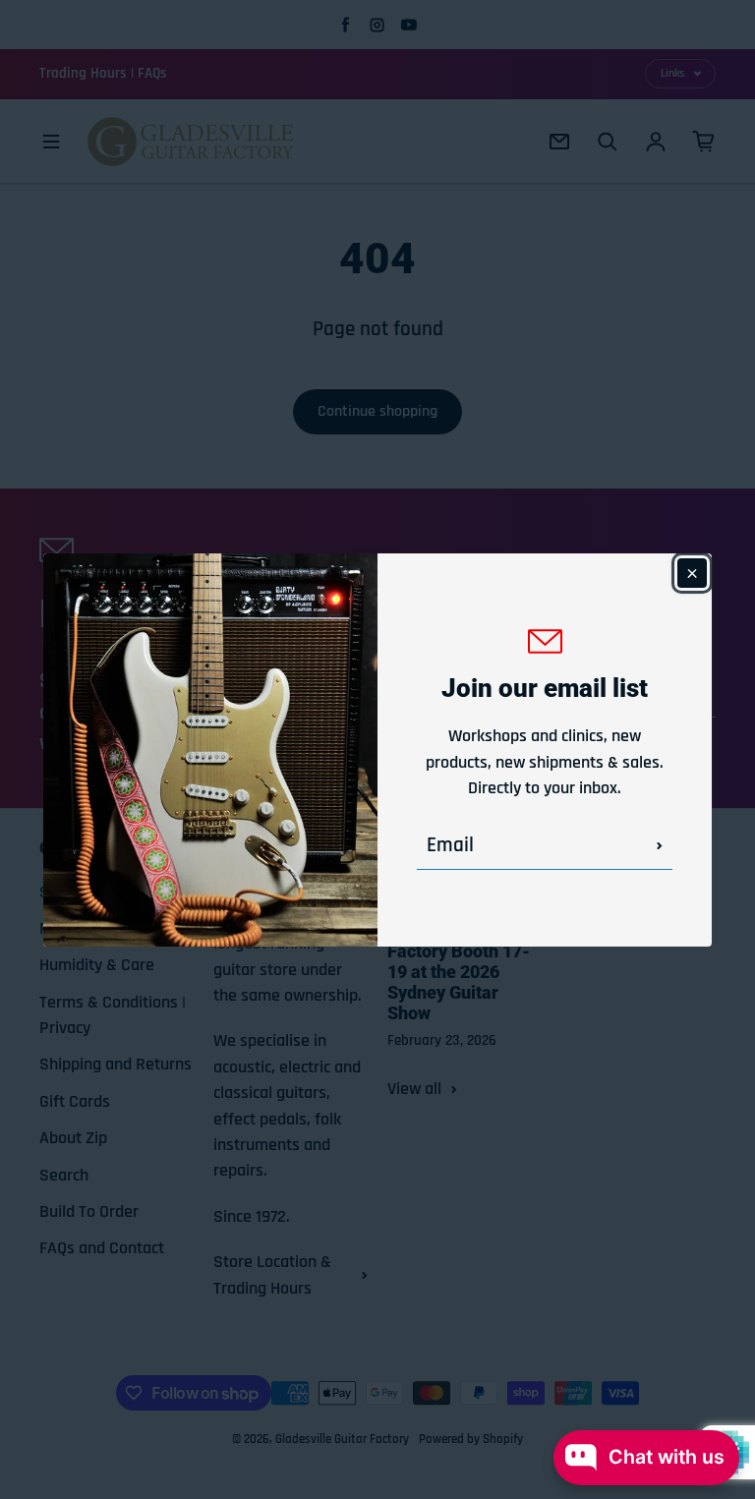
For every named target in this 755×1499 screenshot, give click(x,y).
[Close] (692, 573)
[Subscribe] (660, 845)
